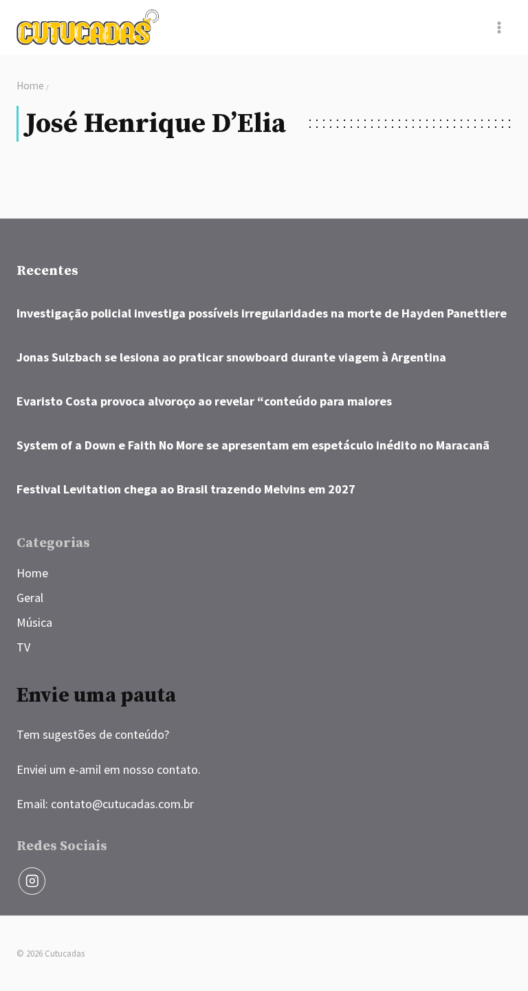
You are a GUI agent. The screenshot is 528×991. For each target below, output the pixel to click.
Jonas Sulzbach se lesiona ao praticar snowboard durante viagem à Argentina (231, 357)
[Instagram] (32, 880)
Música (34, 622)
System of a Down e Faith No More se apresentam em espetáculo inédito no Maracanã (253, 445)
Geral (29, 597)
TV (23, 647)
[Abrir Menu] (499, 27)
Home (32, 573)
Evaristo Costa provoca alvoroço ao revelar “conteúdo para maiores (204, 401)
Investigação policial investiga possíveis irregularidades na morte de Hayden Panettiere (261, 313)
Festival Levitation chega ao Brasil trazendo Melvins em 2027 (185, 489)
